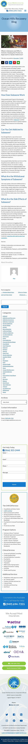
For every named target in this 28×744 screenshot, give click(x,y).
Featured (5, 347)
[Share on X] (2, 62)
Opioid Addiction (7, 371)
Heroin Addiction (7, 355)
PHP (4, 373)
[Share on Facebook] (6, 62)
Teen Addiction (7, 384)
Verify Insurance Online (14, 668)
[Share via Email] (18, 62)
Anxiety (5, 327)
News (4, 368)
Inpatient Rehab (7, 357)
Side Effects (6, 383)
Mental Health (6, 364)
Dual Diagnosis (7, 346)
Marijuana (5, 360)
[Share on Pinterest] (14, 62)
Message (5, 472)
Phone (5, 466)
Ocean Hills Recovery (8, 370)
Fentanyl (5, 349)
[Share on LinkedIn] (10, 62)
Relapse (5, 381)
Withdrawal (6, 390)
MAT (4, 362)
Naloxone (16, 119)
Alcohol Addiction (7, 323)
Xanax (4, 392)
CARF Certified (8, 511)
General (5, 351)
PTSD (4, 377)
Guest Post (6, 353)
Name (5, 453)
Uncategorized (7, 388)
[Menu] (25, 10)
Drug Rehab (6, 344)
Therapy (5, 386)
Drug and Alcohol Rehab (9, 342)
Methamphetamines (8, 366)
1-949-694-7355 (15, 663)
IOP (4, 358)
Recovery (5, 379)
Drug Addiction (7, 340)
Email (5, 459)
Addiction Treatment (8, 321)
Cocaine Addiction (8, 334)
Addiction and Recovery (9, 318)
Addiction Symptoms (8, 320)
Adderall (5, 316)
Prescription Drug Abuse (9, 375)
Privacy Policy (11, 741)
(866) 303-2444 (12, 450)
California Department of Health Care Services (14, 732)
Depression (6, 336)
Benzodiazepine (7, 329)
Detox (4, 338)
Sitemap (5, 741)
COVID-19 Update (23, 741)
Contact (17, 741)
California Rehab (7, 331)
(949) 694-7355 (15, 11)
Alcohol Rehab (6, 325)
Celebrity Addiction (8, 333)
